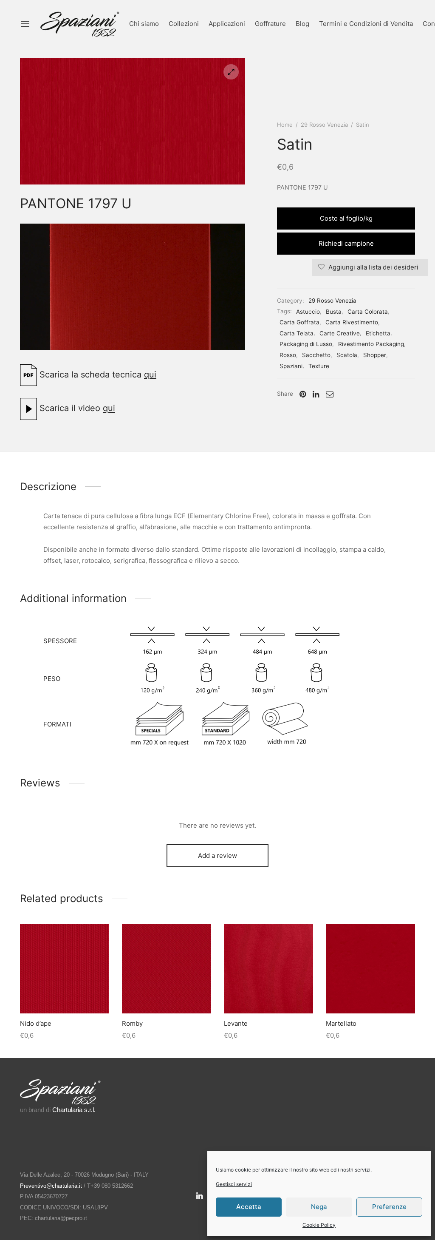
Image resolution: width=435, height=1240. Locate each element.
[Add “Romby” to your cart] (166, 993)
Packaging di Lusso (306, 344)
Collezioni (184, 24)
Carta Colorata (367, 311)
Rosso (288, 355)
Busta (334, 311)
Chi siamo (144, 24)
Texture (318, 366)
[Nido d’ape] (64, 968)
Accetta (248, 1207)
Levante (236, 1023)
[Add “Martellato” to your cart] (370, 993)
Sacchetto (316, 355)
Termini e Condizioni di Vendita (366, 24)
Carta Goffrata (299, 322)
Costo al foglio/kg (346, 218)
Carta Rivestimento (351, 322)
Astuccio (308, 311)
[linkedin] (199, 1196)
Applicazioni (227, 24)
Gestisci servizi (234, 1184)
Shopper (374, 355)
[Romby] (166, 968)
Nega (319, 1207)
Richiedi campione (346, 243)
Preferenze (389, 1207)
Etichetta (378, 333)
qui (150, 374)
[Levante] (268, 968)
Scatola (346, 355)
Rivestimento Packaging (371, 344)
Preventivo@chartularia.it (51, 1186)
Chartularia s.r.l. (74, 1109)
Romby (132, 1023)
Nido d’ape (35, 1023)
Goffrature (270, 24)
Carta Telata (297, 333)
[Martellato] (370, 968)
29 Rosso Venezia (324, 124)
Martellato (341, 1023)
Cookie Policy (319, 1225)
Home (285, 124)
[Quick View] (83, 993)
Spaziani (291, 366)
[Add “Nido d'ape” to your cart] (64, 993)
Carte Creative (339, 333)
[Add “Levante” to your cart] (268, 993)
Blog (302, 24)
